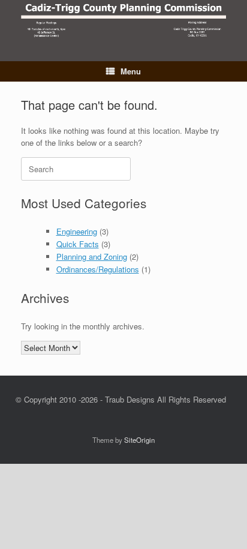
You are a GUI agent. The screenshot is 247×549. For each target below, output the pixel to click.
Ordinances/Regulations (97, 269)
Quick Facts (77, 244)
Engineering (76, 231)
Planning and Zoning (91, 256)
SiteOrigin (139, 440)
